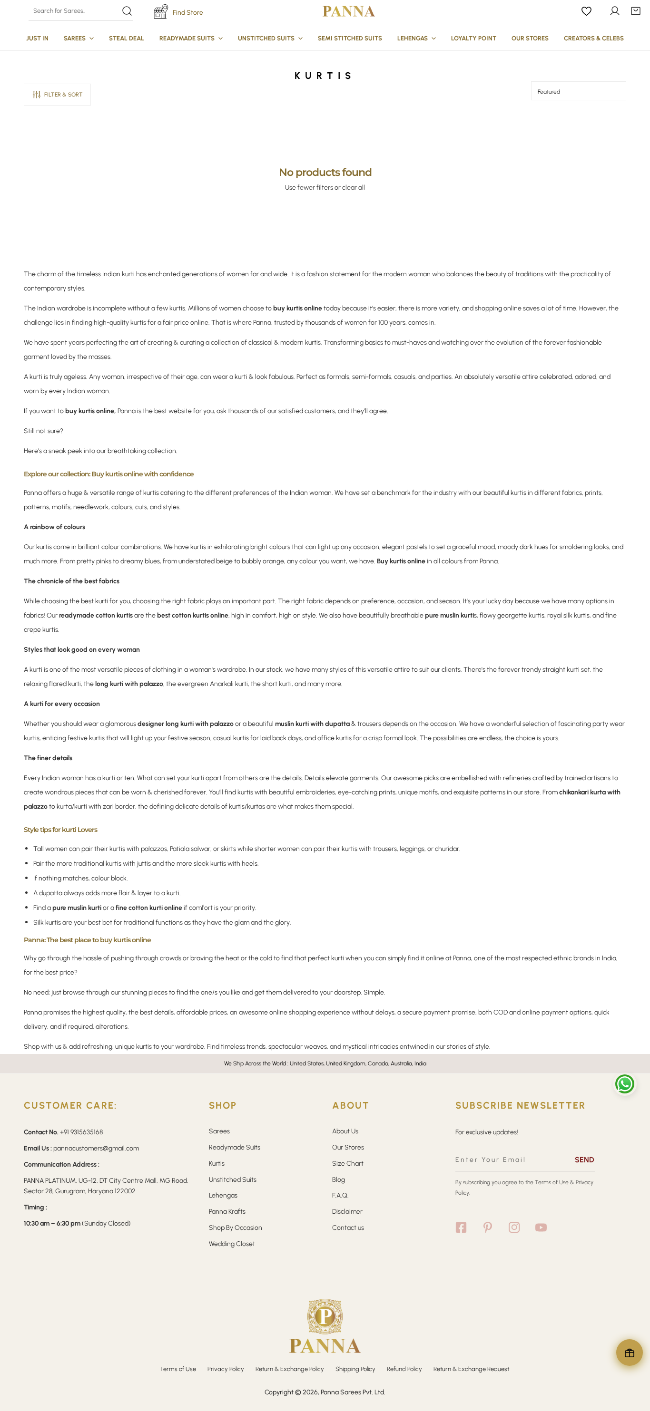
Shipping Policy (355, 1368)
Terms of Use (552, 1182)
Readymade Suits (234, 1147)
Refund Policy (404, 1368)
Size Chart (348, 1164)
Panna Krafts (227, 1212)
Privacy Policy (225, 1368)
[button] (635, 10)
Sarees (219, 1131)
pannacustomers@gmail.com (96, 1148)
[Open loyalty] (629, 1352)
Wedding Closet (232, 1244)
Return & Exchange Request (471, 1368)
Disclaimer (347, 1212)
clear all (353, 188)
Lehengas (223, 1195)
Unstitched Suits (232, 1180)
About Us (345, 1131)
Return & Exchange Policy (290, 1368)
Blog (338, 1180)
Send (584, 1159)
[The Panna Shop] (349, 11)
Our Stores (348, 1147)
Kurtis (217, 1164)
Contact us (348, 1228)
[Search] (81, 10)
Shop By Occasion (235, 1228)
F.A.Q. (340, 1195)
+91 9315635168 (81, 1132)
